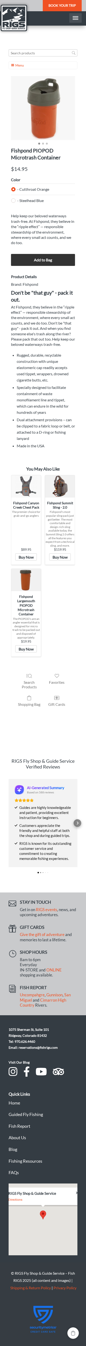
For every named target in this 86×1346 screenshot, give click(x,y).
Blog (13, 1149)
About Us (17, 1137)
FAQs (14, 1172)
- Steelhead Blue (30, 200)
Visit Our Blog (19, 1062)
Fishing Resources (25, 1161)
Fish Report (19, 1126)
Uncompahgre (32, 995)
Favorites (56, 682)
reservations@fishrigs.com (38, 1047)
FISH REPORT (33, 987)
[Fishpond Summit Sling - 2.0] (60, 486)
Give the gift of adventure (42, 934)
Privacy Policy (65, 1287)
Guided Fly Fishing (26, 1114)
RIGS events (46, 909)
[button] (8, 823)
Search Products (29, 684)
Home (14, 1102)
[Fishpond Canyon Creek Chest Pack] (26, 486)
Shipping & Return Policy (30, 1287)
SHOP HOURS (33, 952)
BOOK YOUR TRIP (62, 5)
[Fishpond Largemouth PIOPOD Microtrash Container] (26, 580)
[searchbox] (43, 53)
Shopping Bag (29, 704)
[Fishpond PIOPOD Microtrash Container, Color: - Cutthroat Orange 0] (43, 108)
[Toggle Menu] (75, 18)
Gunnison (54, 995)
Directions (15, 1199)
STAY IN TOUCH (35, 902)
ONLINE (54, 970)
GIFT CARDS (32, 927)
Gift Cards (56, 704)
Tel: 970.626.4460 (22, 1041)
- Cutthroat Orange (33, 189)
